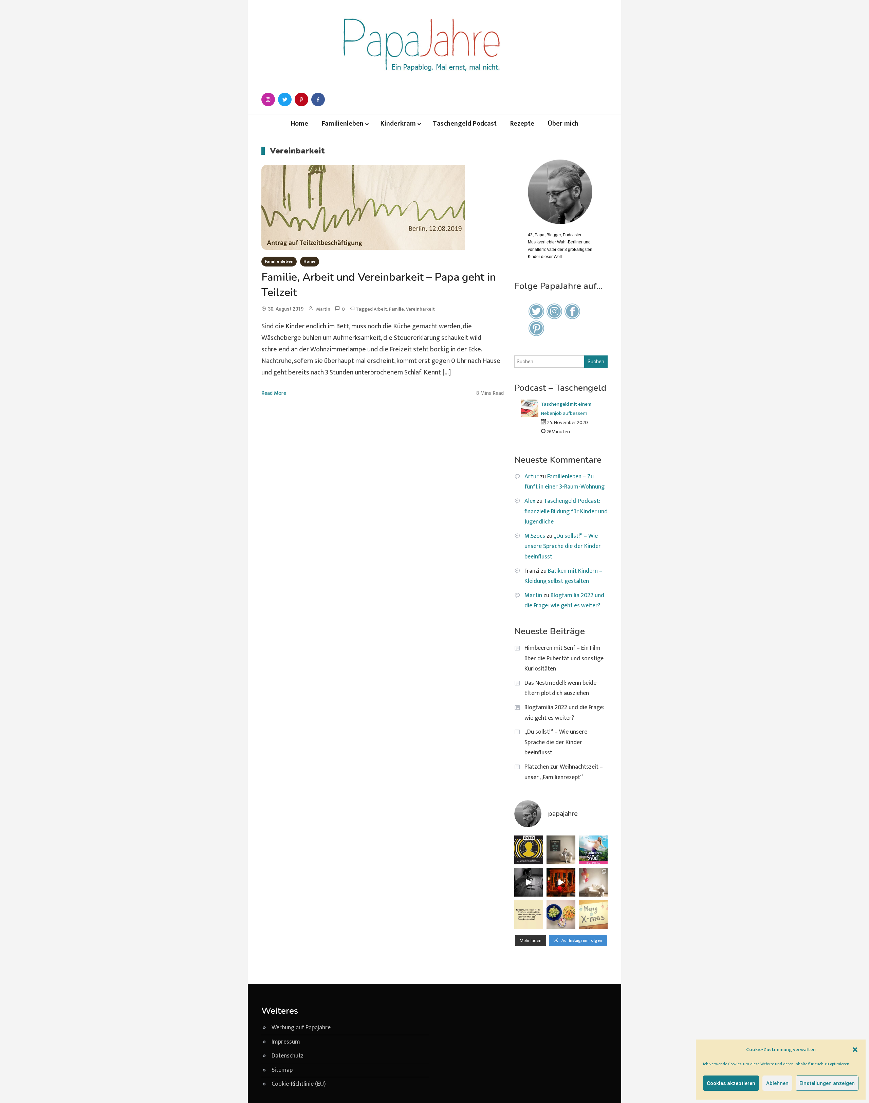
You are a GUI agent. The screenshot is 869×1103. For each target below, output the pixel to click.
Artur (531, 477)
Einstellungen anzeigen (827, 1083)
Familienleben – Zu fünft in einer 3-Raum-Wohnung (564, 482)
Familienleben (343, 123)
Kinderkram (398, 123)
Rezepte (522, 123)
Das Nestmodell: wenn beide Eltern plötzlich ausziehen (560, 688)
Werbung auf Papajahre (301, 1028)
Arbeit (380, 309)
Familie (396, 309)
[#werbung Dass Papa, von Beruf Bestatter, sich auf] (593, 849)
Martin (323, 309)
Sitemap (282, 1070)
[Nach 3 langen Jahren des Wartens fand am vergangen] (593, 882)
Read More (273, 393)
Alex (529, 501)
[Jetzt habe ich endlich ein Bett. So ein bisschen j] (528, 882)
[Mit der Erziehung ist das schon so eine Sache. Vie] (528, 914)
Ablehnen (777, 1083)
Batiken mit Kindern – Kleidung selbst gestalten (563, 576)
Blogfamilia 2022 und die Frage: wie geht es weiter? (564, 600)
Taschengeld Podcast (465, 123)
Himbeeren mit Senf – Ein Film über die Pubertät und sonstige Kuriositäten (564, 658)
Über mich (563, 123)
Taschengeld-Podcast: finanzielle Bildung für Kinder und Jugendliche (566, 511)
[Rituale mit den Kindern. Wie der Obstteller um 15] (561, 914)
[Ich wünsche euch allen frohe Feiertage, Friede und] (561, 882)
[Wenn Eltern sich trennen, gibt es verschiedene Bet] (561, 849)
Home (299, 123)
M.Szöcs (534, 536)
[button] (855, 1049)
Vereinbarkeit (420, 309)
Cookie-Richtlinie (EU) (299, 1084)
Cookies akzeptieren (731, 1083)
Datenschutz (287, 1056)
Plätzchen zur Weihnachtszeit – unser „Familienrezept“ (563, 772)
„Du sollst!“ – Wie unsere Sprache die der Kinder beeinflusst (562, 546)
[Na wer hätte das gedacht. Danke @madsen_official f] (528, 849)
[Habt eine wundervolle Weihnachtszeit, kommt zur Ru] (593, 914)
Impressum (286, 1042)
